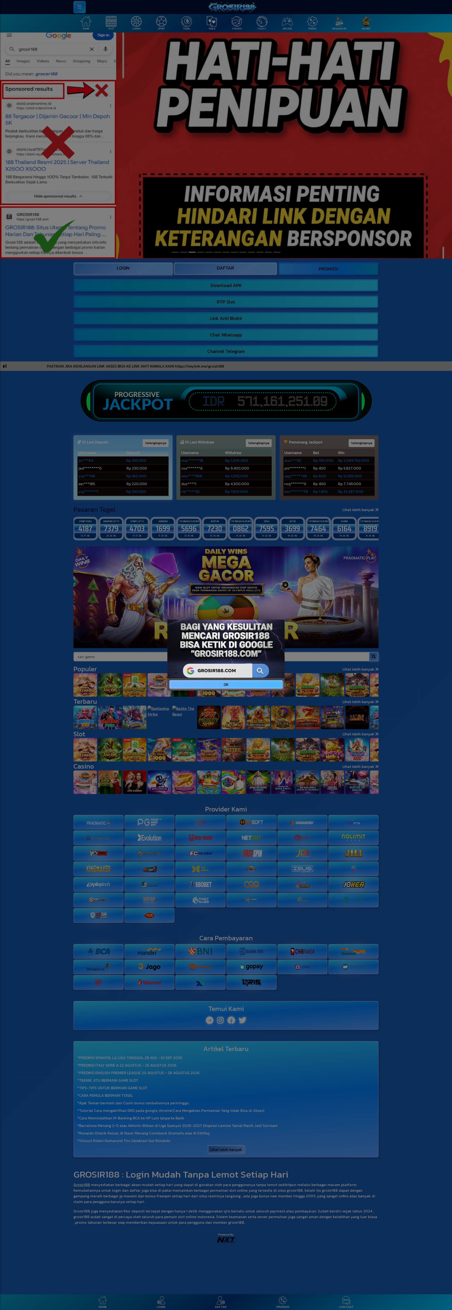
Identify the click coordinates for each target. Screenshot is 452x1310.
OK (226, 684)
